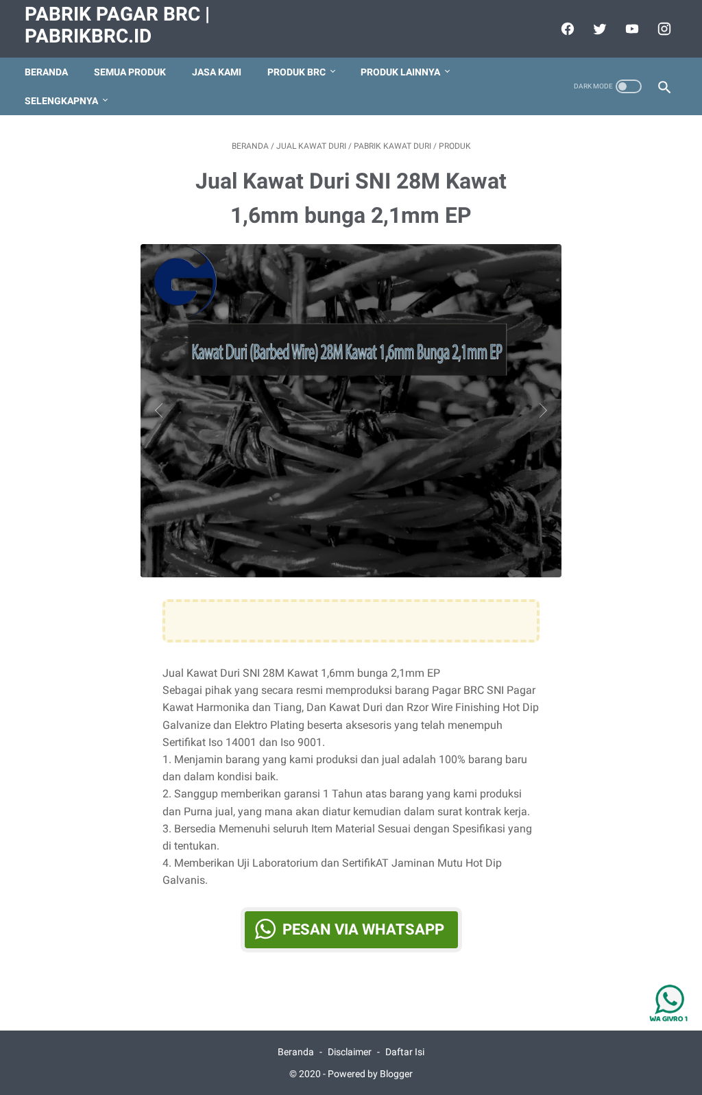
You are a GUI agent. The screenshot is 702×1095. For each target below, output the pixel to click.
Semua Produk (130, 72)
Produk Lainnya (400, 72)
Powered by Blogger (370, 1073)
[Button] (162, 410)
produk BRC (296, 72)
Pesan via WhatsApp (363, 929)
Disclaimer (350, 1051)
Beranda (46, 72)
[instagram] (662, 29)
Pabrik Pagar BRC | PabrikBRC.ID (117, 25)
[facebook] (566, 29)
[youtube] (630, 29)
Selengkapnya (61, 100)
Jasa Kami (216, 72)
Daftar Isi (404, 1051)
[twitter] (598, 29)
